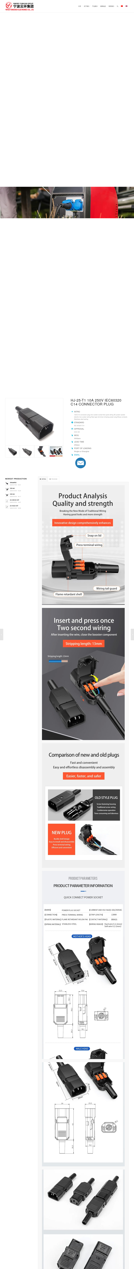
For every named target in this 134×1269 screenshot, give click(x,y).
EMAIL (77, 454)
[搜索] (117, 6)
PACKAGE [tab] (54, 479)
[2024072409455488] (56, 451)
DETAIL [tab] (44, 479)
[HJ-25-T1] (34, 421)
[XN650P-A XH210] (1, 634)
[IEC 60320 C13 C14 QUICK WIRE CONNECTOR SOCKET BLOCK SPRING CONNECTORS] (132, 634)
